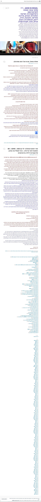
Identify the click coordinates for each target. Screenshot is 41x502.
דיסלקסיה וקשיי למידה (34, 278)
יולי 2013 (36, 461)
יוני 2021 (36, 364)
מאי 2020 (36, 368)
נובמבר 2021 (36, 358)
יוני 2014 (36, 448)
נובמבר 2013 (36, 456)
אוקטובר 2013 (36, 457)
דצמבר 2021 (36, 357)
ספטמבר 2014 (36, 445)
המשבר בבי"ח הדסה (34, 282)
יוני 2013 (36, 462)
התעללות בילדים (35, 295)
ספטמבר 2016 (36, 418)
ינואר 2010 (36, 492)
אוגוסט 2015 (36, 433)
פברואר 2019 (36, 385)
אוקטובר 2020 (36, 366)
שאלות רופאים (9, 142)
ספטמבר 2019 (36, 377)
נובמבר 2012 (36, 470)
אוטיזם (32, 250)
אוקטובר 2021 (36, 359)
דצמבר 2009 (36, 494)
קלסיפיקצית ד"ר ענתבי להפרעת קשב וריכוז (31, 320)
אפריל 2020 (36, 369)
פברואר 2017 (36, 412)
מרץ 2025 (36, 342)
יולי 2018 (36, 393)
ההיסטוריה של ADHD (34, 281)
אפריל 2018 (36, 396)
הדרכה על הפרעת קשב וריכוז (33, 280)
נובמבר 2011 (36, 483)
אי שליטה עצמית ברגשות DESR (32, 272)
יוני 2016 (36, 421)
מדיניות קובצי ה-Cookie (15, 500)
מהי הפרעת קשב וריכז (34, 306)
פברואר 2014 (36, 453)
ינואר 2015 (36, 441)
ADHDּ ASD (35, 262)
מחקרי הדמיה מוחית (34, 308)
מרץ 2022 (36, 354)
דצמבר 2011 (36, 482)
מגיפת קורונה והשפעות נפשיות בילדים (32, 304)
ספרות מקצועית (35, 317)
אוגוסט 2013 (36, 460)
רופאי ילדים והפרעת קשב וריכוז (33, 321)
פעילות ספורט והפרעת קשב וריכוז (32, 319)
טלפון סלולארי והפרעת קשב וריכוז (32, 299)
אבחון (37, 268)
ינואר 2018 (36, 400)
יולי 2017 (36, 407)
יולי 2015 (36, 434)
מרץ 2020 (36, 370)
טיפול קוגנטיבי (35, 298)
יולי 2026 (36, 341)
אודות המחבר (32, 54)
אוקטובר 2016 (36, 417)
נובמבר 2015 (36, 429)
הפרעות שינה (36, 287)
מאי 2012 (36, 477)
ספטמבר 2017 (36, 404)
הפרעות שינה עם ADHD (33, 288)
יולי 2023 (36, 350)
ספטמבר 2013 (36, 459)
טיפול (14, 142)
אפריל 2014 (36, 451)
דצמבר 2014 (36, 442)
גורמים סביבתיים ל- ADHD (33, 274)
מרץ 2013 (36, 465)
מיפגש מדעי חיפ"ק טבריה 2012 (33, 309)
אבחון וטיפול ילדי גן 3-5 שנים (33, 269)
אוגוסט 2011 (36, 487)
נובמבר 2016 (36, 416)
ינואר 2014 (36, 454)
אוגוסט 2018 (36, 392)
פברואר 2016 (36, 426)
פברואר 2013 (36, 467)
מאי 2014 (36, 450)
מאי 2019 (36, 382)
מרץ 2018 (36, 398)
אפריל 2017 (36, 410)
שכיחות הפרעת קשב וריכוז (34, 326)
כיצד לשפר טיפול (35, 300)
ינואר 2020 (36, 373)
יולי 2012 (36, 474)
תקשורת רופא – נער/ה (34, 330)
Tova (36, 265)
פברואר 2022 (36, 355)
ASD (36, 263)
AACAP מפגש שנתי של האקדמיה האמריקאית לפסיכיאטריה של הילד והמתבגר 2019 (25, 256)
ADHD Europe (34, 259)
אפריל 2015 (36, 437)
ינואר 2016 (36, 427)
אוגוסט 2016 (36, 419)
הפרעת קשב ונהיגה (35, 289)
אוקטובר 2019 (36, 376)
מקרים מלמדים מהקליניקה (33, 312)
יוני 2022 (36, 351)
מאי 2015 (36, 436)
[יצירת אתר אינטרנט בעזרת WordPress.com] (20, 1)
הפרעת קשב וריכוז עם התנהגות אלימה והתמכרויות (25, 142)
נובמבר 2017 (36, 402)
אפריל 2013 (36, 464)
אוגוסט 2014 (36, 446)
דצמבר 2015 (36, 428)
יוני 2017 (36, 408)
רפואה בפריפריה (35, 322)
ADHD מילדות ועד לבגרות (34, 261)
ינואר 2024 (36, 347)
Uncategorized (34, 267)
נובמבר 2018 (36, 389)
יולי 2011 (36, 488)
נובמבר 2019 (36, 375)
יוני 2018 (36, 394)
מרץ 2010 (36, 491)
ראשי (37, 54)
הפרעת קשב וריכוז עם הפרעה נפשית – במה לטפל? (30, 293)
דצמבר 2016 (36, 415)
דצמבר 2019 (36, 374)
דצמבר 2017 (36, 401)
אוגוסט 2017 (36, 405)
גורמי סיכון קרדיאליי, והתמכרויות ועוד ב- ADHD (30, 273)
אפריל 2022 (36, 352)
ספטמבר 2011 (36, 486)
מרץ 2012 (36, 479)
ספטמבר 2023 (36, 348)
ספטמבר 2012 (36, 472)
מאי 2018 (36, 395)
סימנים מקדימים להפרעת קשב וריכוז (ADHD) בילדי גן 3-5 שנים (28, 316)
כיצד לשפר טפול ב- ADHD (33, 302)
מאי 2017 (36, 409)
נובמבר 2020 (36, 365)
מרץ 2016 (36, 425)
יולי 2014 (36, 447)
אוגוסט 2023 (36, 349)
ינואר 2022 (36, 356)
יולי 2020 (36, 367)
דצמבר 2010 (36, 489)
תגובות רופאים (35, 328)
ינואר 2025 (36, 343)
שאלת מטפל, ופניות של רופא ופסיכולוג (26, 62)
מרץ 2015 (36, 438)
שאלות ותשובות (17, 250)
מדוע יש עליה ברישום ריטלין (33, 305)
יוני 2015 (36, 435)
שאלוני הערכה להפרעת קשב (33, 323)
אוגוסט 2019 (36, 378)
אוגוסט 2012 (36, 473)
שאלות (12, 142)
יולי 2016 (36, 420)
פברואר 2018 (36, 399)
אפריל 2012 (36, 478)
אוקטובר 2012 (36, 471)
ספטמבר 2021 (36, 360)
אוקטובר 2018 (36, 390)
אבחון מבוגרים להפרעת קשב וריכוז (32, 270)
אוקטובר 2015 (36, 430)
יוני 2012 (36, 476)
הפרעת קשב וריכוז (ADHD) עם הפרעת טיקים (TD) (30, 290)
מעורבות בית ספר (35, 311)
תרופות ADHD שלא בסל (34, 331)
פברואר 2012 (36, 480)
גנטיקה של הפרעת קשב (34, 277)
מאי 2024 (36, 346)
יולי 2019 (36, 379)
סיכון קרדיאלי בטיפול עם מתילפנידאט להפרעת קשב (30, 315)
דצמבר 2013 (36, 455)
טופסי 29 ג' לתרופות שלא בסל (33, 296)
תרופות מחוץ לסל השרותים (34, 332)
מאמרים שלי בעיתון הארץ (34, 303)
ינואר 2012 (36, 481)
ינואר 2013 (36, 468)
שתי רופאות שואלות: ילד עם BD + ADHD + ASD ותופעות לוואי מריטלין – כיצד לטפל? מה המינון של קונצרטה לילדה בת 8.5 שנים (23, 151)
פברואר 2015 (36, 439)
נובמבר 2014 (36, 443)
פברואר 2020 (36, 372)
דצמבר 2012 (36, 469)
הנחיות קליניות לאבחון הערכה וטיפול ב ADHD (30, 284)
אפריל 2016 (36, 424)
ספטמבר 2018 (36, 391)
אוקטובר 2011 (36, 485)
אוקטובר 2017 (36, 403)
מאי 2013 (36, 463)
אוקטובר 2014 (36, 444)
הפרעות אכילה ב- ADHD (33, 286)
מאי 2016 (36, 422)
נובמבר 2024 (36, 344)
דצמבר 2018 (36, 387)
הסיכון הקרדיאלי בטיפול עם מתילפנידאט (31, 285)
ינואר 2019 (36, 386)
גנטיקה (37, 276)
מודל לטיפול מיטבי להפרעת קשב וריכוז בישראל (30, 307)
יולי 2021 (36, 363)
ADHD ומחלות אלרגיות (34, 260)
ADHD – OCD (34, 258)
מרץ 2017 (36, 411)
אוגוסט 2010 (36, 490)
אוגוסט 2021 (36, 361)
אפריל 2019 (36, 383)
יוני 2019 (36, 381)
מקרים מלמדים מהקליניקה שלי (33, 313)
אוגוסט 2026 (36, 340)
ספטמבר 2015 (36, 431)
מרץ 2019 (36, 384)
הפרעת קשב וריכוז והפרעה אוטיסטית (25, 250)
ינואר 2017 (36, 413)
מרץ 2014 (36, 452)
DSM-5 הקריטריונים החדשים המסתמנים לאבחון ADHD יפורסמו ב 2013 (27, 264)
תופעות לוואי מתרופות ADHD (33, 329)
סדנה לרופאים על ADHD (33, 314)
